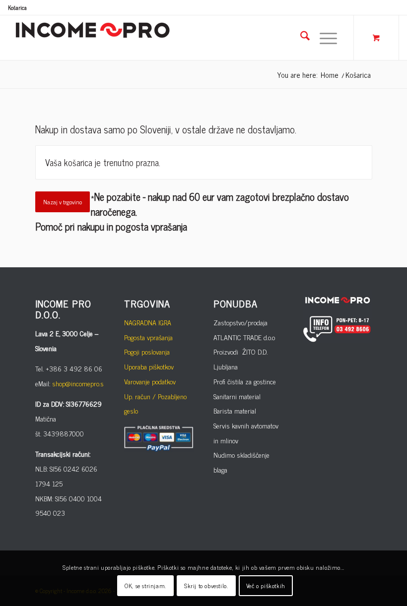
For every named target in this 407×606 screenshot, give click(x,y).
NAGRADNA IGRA (147, 322)
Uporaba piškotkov (149, 366)
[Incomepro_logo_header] (92, 37)
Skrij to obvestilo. (206, 586)
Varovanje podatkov (150, 381)
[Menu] (323, 37)
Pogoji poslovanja (147, 351)
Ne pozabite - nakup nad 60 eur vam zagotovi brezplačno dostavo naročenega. (220, 204)
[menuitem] (17, 7)
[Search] (300, 37)
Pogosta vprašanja (148, 337)
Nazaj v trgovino (62, 202)
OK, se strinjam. (145, 586)
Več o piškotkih (265, 586)
